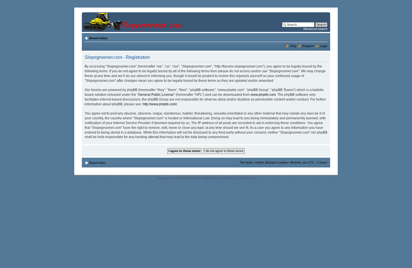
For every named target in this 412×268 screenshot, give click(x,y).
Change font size (323, 36)
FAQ (293, 46)
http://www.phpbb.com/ (160, 104)
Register (308, 46)
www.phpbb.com (263, 95)
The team (246, 162)
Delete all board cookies (271, 162)
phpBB (177, 178)
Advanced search (315, 29)
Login (323, 46)
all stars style (247, 178)
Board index (98, 38)
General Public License (156, 95)
